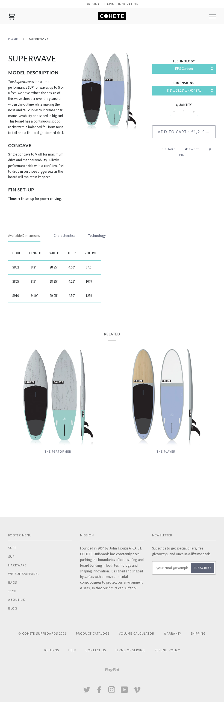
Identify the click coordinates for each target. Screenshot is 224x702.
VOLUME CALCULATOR (136, 633)
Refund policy (167, 650)
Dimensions (183, 83)
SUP (11, 556)
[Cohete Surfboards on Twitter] (86, 691)
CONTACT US (96, 650)
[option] (109, 91)
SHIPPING (198, 633)
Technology (184, 61)
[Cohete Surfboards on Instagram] (112, 691)
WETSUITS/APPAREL (23, 574)
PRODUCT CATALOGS (93, 633)
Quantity (184, 105)
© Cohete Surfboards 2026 (43, 633)
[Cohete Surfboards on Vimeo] (137, 691)
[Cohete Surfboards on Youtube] (124, 691)
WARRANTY (172, 633)
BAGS (12, 582)
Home (13, 39)
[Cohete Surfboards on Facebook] (99, 691)
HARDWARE (17, 565)
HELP (72, 650)
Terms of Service (130, 650)
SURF (12, 548)
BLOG (12, 608)
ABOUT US (16, 600)
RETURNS (51, 650)
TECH (12, 591)
